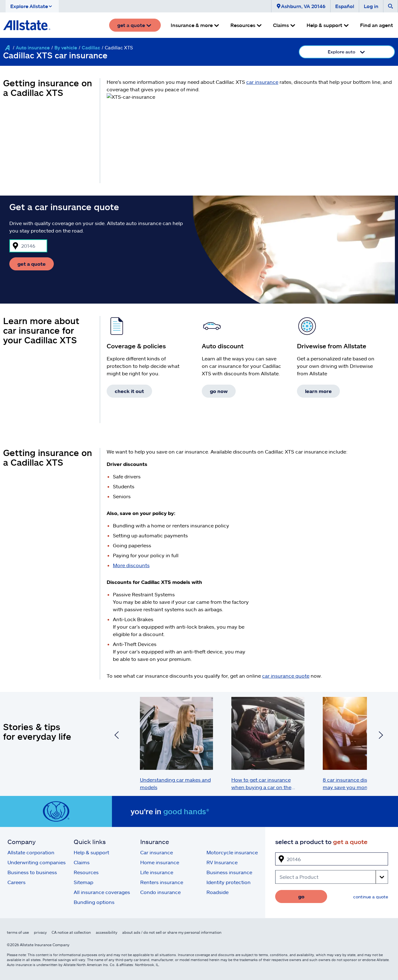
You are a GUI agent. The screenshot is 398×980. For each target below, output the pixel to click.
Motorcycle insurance (232, 852)
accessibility (106, 932)
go (301, 896)
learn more (318, 391)
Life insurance (156, 872)
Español (344, 6)
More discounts (131, 565)
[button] (32, 6)
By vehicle (65, 47)
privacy (40, 932)
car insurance (262, 82)
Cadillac (91, 47)
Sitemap (83, 882)
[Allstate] (7, 47)
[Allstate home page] (26, 25)
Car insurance (156, 852)
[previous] (117, 736)
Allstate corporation (30, 852)
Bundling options (94, 902)
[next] (381, 736)
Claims (82, 862)
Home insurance (159, 862)
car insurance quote (285, 676)
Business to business (32, 872)
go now (219, 391)
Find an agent (376, 25)
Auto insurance (33, 47)
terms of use (18, 932)
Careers (16, 882)
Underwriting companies (36, 862)
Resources (86, 872)
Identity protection (228, 882)
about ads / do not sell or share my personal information (171, 932)
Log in (371, 6)
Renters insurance (161, 882)
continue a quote (370, 896)
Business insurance (229, 872)
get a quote (31, 264)
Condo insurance (160, 892)
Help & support (91, 852)
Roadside (217, 892)
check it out (129, 391)
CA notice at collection (71, 932)
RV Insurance (222, 862)
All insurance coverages (102, 892)
